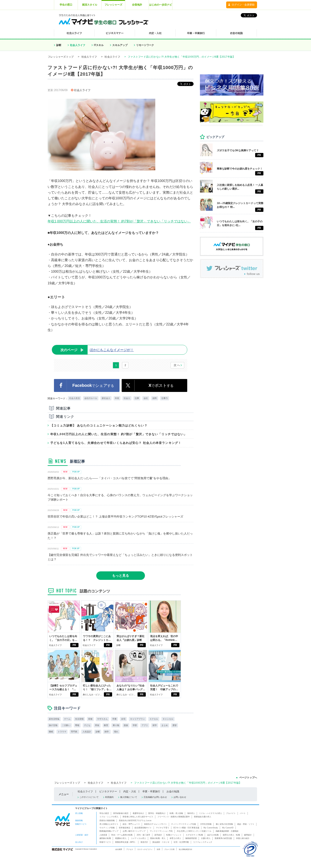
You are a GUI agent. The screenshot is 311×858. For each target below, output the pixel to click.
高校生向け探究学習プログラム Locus (135, 820)
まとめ (164, 725)
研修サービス (105, 842)
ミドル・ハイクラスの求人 (210, 813)
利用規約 (109, 797)
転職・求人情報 (176, 813)
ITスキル (99, 45)
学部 (135, 725)
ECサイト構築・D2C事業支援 (186, 828)
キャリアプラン (137, 719)
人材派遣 (103, 835)
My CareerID (228, 828)
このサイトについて (89, 797)
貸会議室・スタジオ (160, 842)
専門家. (74, 731)
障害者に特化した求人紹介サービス (138, 817)
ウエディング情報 (107, 828)
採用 (158, 849)
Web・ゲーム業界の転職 (121, 835)
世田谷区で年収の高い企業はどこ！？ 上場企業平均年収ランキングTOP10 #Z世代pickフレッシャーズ (115, 516)
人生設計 (87, 731)
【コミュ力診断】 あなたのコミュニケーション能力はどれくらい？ (98, 425)
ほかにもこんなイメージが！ (97, 350)
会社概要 (118, 849)
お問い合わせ (179, 797)
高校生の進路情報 (107, 820)
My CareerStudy (211, 828)
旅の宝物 (53, 725)
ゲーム (67, 719)
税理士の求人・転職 (231, 835)
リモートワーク (145, 45)
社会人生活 (74, 398)
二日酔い (66, 725)
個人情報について (128, 797)
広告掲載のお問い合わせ (155, 797)
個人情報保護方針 (185, 849)
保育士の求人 (175, 838)
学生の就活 (104, 813)
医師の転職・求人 (157, 838)
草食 (97, 725)
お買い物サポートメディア (134, 831)
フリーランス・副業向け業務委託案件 (173, 817)
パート (243, 813)
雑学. (107, 731)
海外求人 (191, 813)
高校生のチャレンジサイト (155, 824)
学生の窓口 (66, 4)
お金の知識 (173, 791)
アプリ (145, 725)
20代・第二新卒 (143, 835)
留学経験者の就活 (120, 813)
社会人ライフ (77, 45)
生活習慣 (79, 719)
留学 (155, 725)
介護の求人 (206, 838)
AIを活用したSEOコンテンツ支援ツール (194, 831)
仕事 (137, 398)
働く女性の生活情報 (224, 824)
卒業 (114, 719)
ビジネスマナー (108, 791)
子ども (87, 725)
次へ (177, 365)
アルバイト (231, 813)
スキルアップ (120, 45)
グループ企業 (169, 849)
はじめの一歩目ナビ (160, 4)
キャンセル (168, 719)
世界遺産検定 (124, 828)
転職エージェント (174, 835)
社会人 (127, 398)
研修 (90, 719)
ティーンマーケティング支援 (183, 824)
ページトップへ (248, 777)
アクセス (129, 849)
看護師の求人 (121, 838)
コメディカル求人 (138, 838)
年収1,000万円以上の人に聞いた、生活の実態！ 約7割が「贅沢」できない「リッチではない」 (119, 221)
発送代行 (144, 842)
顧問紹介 (248, 835)
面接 (126, 725)
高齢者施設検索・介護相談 (227, 831)
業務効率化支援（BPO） (125, 842)
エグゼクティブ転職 (194, 835)
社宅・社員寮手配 (181, 842)
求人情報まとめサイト (108, 824)
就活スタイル (89, 4)
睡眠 (51, 731)
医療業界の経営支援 (223, 838)
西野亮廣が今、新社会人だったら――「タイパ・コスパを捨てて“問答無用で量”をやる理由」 (109, 478)
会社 (146, 398)
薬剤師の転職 (105, 838)
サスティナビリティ (145, 849)
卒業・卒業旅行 (151, 791)
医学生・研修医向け (156, 813)
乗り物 (116, 725)
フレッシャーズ (113, 4)
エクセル (154, 719)
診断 (58, 45)
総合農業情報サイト (143, 828)
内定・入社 (129, 791)
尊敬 (77, 725)
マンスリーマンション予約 (161, 831)
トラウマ (62, 731)
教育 (106, 725)
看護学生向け (138, 813)
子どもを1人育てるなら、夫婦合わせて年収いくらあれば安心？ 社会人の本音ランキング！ (115, 442)
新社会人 (106, 398)
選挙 (174, 725)
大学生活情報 (206, 824)
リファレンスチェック (202, 842)
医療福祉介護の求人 (202, 817)
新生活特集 (54, 719)
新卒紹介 (158, 835)
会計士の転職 (213, 835)
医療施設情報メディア (108, 831)
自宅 (123, 719)
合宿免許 (137, 4)
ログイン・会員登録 (243, 4)
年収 (117, 398)
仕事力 (164, 398)
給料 (155, 398)
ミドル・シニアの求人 (108, 817)
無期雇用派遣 (191, 838)
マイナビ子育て (162, 828)
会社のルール (90, 398)
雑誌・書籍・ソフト (245, 824)
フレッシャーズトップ (61, 56)
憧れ (116, 731)
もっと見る (120, 575)
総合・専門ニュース (131, 824)
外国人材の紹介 (242, 838)
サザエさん (102, 719)
